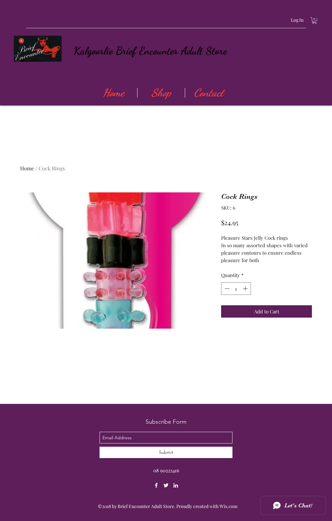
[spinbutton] (236, 289)
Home (27, 168)
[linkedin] (175, 485)
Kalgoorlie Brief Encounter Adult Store (150, 50)
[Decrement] (226, 289)
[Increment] (246, 289)
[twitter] (166, 485)
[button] (314, 20)
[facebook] (156, 485)
